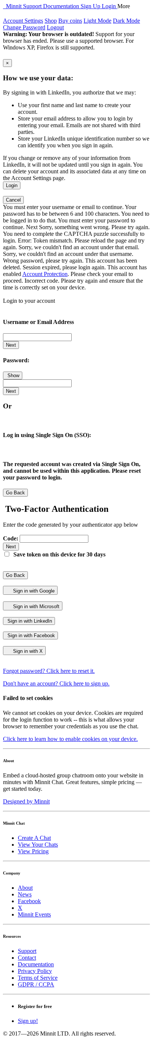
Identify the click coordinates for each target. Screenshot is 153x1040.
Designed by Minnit (26, 801)
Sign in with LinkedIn (29, 621)
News (25, 894)
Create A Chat (34, 838)
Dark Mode (126, 20)
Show (12, 375)
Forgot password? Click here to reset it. (49, 671)
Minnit (13, 6)
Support (33, 6)
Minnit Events (34, 914)
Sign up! (28, 1021)
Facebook (29, 901)
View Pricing (33, 851)
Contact (27, 957)
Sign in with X (27, 651)
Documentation (62, 6)
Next (11, 345)
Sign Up (91, 6)
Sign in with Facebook (30, 635)
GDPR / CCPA (36, 984)
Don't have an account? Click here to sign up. (56, 683)
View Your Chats (38, 844)
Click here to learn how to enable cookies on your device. (70, 739)
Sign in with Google (33, 591)
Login (109, 6)
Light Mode (97, 20)
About (25, 888)
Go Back (15, 492)
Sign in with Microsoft (35, 606)
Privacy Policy (35, 971)
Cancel (13, 200)
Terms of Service (38, 978)
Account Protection (45, 274)
